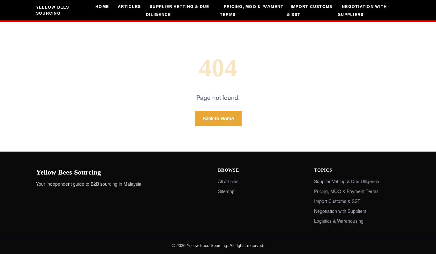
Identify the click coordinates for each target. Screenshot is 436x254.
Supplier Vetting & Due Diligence (177, 10)
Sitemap (226, 191)
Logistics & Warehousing (339, 221)
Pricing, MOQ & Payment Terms (251, 10)
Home (102, 6)
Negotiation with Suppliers (362, 10)
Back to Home (218, 118)
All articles (228, 181)
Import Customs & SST (309, 10)
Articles (129, 6)
